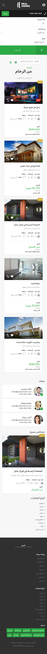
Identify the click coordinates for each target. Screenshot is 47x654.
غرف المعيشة (39, 635)
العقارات (40, 562)
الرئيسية (40, 558)
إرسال (5, 14)
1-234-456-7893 (25, 408)
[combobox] (23, 24)
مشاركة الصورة (26, 635)
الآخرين (40, 577)
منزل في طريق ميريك (32, 107)
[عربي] (23, 7)
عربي (24, 545)
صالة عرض (39, 573)
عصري (10, 630)
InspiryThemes (18, 646)
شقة (41, 516)
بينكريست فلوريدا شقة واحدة (28, 342)
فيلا (42, 526)
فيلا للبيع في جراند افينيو (30, 166)
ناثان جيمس (26, 389)
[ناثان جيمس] (38, 395)
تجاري (41, 503)
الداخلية (18, 630)
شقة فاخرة (35, 283)
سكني (41, 513)
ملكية (41, 566)
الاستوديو (26, 630)
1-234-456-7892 (25, 394)
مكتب (41, 510)
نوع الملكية (41, 29)
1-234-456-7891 (25, 422)
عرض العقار (23, 461)
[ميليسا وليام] (38, 409)
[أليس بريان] (38, 423)
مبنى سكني (39, 529)
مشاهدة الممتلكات (23, 99)
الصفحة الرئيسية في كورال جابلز (27, 225)
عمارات (40, 523)
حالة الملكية (41, 20)
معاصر (16, 635)
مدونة (41, 570)
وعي (9, 635)
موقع (43, 39)
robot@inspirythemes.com (21, 392)
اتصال (41, 581)
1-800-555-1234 (35, 13)
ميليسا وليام (26, 403)
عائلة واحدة (39, 520)
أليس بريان (26, 417)
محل (41, 507)
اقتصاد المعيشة (38, 630)
